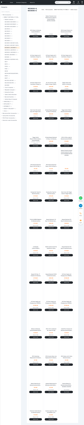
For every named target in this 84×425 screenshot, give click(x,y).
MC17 (6, 61)
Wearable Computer (10, 89)
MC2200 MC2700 (10, 82)
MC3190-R (8, 31)
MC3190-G (8, 29)
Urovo (6, 111)
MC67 (7, 78)
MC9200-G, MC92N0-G (12, 52)
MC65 (7, 75)
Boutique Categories (21, 2)
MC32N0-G (8, 36)
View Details (35, 36)
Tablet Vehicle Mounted (10, 94)
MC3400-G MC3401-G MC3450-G (12, 43)
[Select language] (74, 2)
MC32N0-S (8, 40)
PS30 (7, 68)
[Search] (69, 2)
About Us (32, 2)
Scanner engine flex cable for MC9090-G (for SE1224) (51, 412)
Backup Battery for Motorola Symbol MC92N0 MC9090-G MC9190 (66, 385)
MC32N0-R (8, 38)
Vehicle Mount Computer (11, 99)
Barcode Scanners (10, 97)
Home (11, 2)
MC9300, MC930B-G (11, 54)
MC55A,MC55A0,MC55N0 (12, 73)
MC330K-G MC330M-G (11, 21)
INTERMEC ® (8, 106)
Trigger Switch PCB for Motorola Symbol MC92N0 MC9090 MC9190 (66, 111)
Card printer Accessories (9, 115)
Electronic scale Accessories (10, 120)
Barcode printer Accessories (11, 113)
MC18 (7, 64)
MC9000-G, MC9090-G (12, 47)
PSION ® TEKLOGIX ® (10, 108)
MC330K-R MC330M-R (11, 24)
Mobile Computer (10, 19)
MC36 (6, 71)
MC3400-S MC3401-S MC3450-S (12, 45)
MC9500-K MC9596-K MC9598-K (12, 59)
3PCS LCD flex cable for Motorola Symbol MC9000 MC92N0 (66, 139)
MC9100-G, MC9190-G (11, 50)
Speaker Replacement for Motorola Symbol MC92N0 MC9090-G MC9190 (51, 385)
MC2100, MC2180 (10, 80)
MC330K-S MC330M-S (11, 26)
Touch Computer (10, 87)
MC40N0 (7, 85)
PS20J (7, 66)
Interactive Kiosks (9, 92)
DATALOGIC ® (8, 104)
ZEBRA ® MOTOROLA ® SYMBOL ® (12, 17)
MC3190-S (8, 33)
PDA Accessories (8, 14)
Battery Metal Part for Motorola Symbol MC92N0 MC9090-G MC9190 (35, 385)
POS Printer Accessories (9, 118)
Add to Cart (35, 63)
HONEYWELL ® (8, 101)
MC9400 (8, 57)
